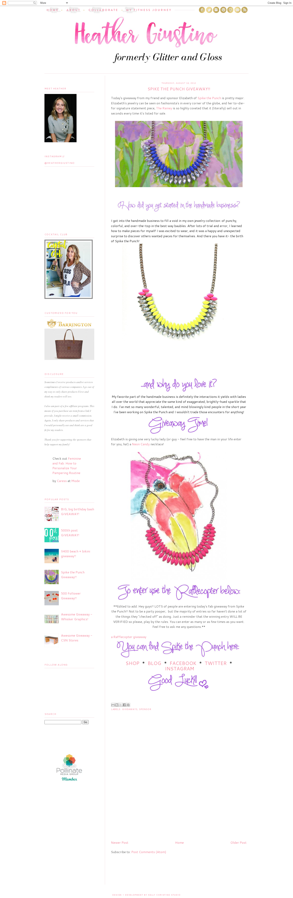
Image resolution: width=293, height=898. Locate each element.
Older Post (238, 842)
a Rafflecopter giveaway (128, 636)
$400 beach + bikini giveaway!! (75, 553)
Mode (75, 480)
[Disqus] (179, 786)
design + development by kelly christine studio (146, 895)
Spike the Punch (209, 98)
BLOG (154, 663)
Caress (62, 480)
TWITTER (216, 663)
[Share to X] (121, 705)
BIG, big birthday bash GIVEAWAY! (77, 511)
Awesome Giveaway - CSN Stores (76, 637)
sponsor (145, 709)
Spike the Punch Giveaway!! (73, 574)
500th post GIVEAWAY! (70, 532)
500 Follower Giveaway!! (71, 595)
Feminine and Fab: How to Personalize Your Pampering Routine (66, 465)
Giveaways (130, 709)
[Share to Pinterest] (128, 705)
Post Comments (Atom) (148, 852)
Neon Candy (141, 444)
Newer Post (119, 842)
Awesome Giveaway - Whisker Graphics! (76, 616)
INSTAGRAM (179, 668)
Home (179, 842)
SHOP (133, 663)
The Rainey (164, 108)
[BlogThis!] (117, 705)
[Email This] (113, 705)
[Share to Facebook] (124, 705)
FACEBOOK (183, 663)
